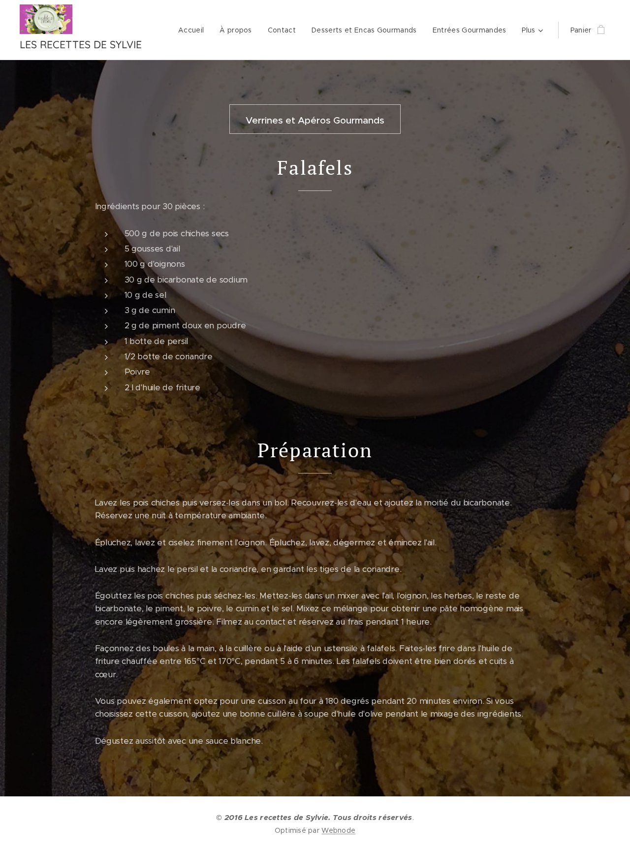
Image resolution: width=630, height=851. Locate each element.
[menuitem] (194, 30)
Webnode (338, 830)
